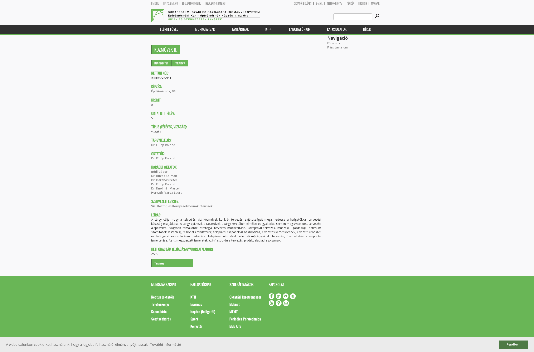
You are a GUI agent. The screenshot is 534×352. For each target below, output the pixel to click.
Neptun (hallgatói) (202, 311)
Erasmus (196, 304)
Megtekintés (161, 63)
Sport (194, 319)
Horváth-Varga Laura (166, 192)
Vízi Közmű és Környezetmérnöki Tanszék (182, 206)
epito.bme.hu (170, 3)
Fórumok (333, 43)
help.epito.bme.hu (215, 3)
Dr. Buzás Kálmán (164, 176)
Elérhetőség (169, 29)
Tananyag (159, 263)
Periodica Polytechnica (245, 319)
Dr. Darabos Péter (164, 180)
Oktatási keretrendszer (245, 297)
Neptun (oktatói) (162, 297)
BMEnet (234, 304)
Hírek (367, 29)
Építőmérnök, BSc (164, 91)
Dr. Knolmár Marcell (165, 188)
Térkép (350, 3)
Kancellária (159, 311)
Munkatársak (205, 29)
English (362, 3)
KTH (193, 297)
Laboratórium (299, 29)
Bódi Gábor (159, 172)
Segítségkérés (161, 319)
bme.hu (155, 3)
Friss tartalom (337, 47)
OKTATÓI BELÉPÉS (303, 3)
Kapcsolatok (336, 29)
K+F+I (268, 29)
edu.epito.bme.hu (191, 3)
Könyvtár (196, 326)
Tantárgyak (240, 29)
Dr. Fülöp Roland (163, 145)
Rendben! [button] (513, 344)
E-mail (319, 3)
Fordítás (180, 63)
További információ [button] (165, 344)
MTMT (233, 311)
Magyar (375, 3)
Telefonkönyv (334, 3)
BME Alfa (235, 326)
